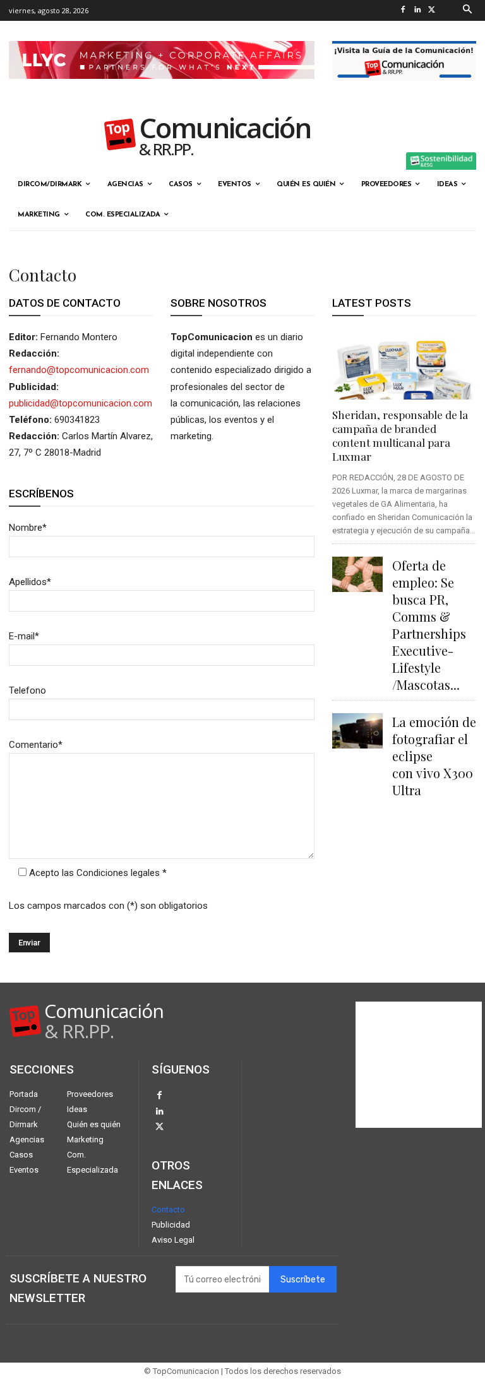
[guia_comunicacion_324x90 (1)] (404, 91)
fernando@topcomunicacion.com (79, 370)
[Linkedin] (417, 10)
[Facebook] (403, 10)
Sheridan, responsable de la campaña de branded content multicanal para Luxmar (400, 435)
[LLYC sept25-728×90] (161, 89)
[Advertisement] (419, 1065)
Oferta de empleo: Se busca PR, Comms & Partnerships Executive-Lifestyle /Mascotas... (429, 625)
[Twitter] (432, 10)
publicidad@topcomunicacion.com (80, 403)
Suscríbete (302, 1279)
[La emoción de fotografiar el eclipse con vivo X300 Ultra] (357, 731)
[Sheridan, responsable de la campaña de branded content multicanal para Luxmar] (404, 364)
